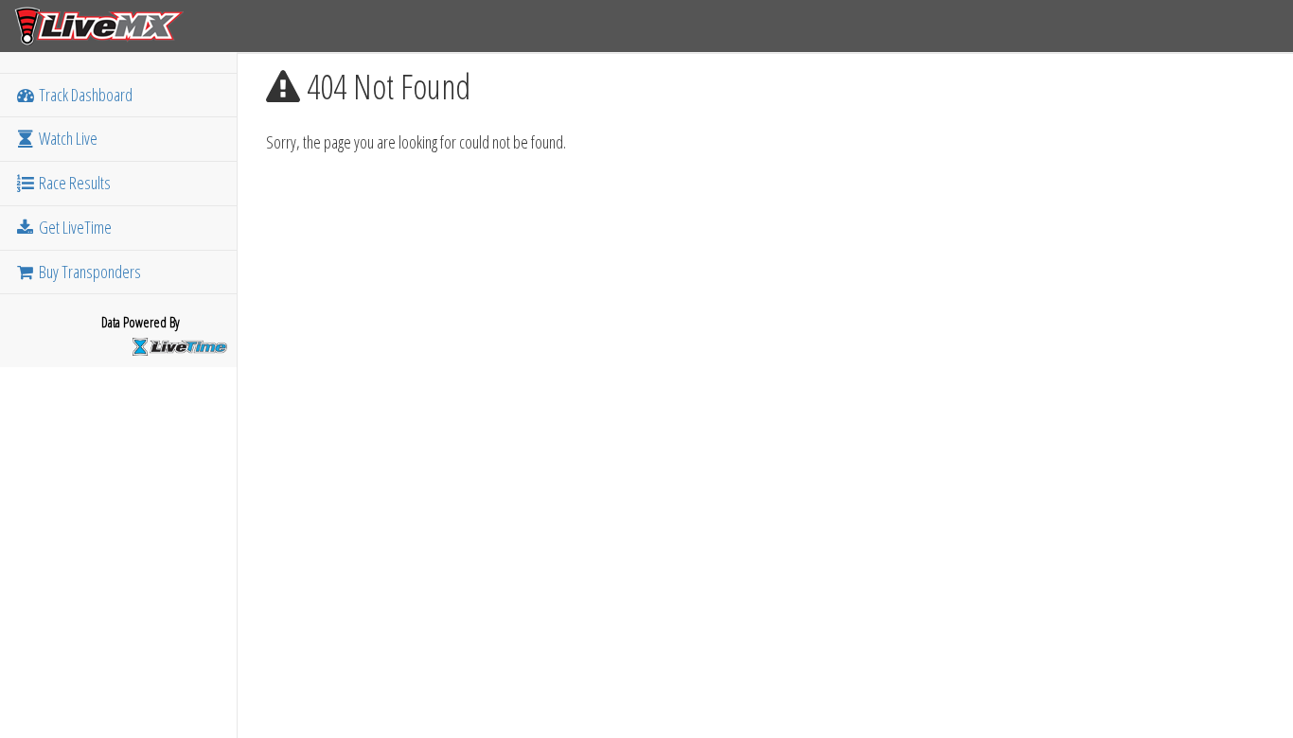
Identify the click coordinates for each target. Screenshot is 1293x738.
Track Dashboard (84, 94)
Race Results (73, 182)
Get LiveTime (74, 227)
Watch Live (66, 138)
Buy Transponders (88, 271)
